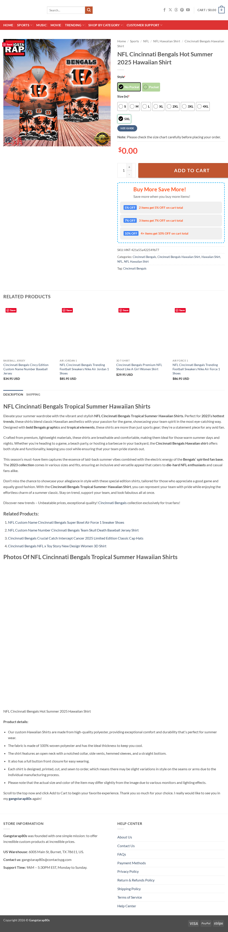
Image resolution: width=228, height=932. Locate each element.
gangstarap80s (20, 798)
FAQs (121, 854)
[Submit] (89, 10)
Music (41, 25)
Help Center (126, 906)
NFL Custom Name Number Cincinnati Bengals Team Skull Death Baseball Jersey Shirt (73, 530)
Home (8, 25)
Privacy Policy (128, 871)
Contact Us (126, 846)
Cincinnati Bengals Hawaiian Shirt (178, 257)
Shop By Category (104, 25)
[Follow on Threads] (176, 10)
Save (9, 44)
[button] (211, 10)
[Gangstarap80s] (21, 10)
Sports (23, 25)
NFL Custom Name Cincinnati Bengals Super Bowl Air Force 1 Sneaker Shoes (66, 522)
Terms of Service (129, 897)
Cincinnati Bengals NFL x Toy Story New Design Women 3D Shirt (57, 546)
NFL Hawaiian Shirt (166, 41)
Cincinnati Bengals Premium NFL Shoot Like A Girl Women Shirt (139, 367)
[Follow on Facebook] (164, 10)
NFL (146, 41)
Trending (73, 25)
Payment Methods (131, 863)
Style (121, 77)
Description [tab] (13, 394)
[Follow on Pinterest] (182, 10)
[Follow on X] (170, 10)
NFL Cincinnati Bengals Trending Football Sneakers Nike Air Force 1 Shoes (196, 369)
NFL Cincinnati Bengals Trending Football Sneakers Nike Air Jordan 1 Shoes (84, 369)
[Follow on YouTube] (188, 10)
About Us (124, 837)
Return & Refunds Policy (136, 880)
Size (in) (123, 96)
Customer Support (143, 25)
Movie (56, 25)
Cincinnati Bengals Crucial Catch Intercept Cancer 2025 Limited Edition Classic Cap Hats (75, 538)
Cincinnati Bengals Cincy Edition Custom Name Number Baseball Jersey (26, 369)
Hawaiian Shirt (211, 257)
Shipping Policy (129, 889)
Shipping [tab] (33, 394)
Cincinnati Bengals (144, 257)
